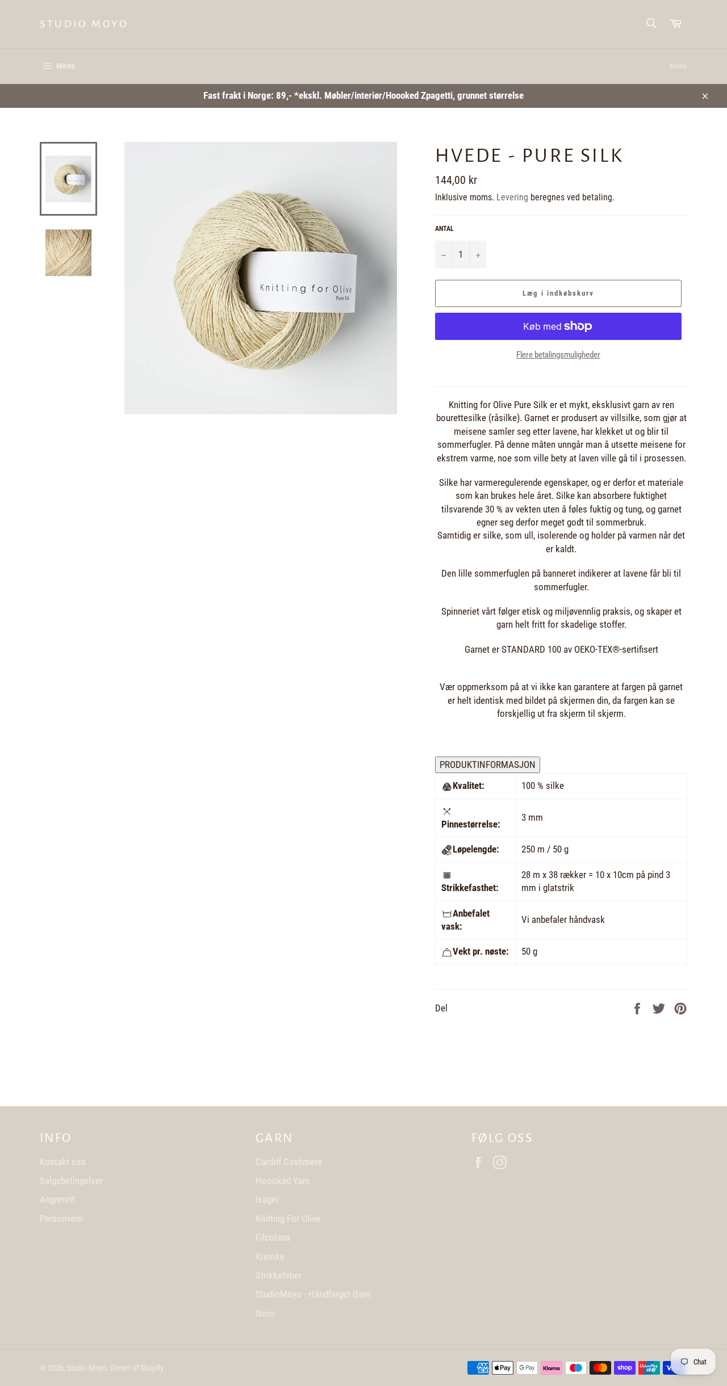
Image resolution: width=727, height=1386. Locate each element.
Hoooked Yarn (283, 1180)
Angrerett (57, 1199)
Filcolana (273, 1237)
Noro (265, 1313)
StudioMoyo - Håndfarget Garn (313, 1294)
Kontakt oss (63, 1161)
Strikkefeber (279, 1275)
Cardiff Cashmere (289, 1161)
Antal (444, 229)
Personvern (61, 1218)
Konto (678, 66)
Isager (267, 1199)
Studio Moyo (84, 24)
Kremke (270, 1256)
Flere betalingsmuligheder (558, 355)
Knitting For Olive (288, 1218)
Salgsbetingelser (71, 1180)
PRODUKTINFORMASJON (488, 764)
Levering (512, 197)
